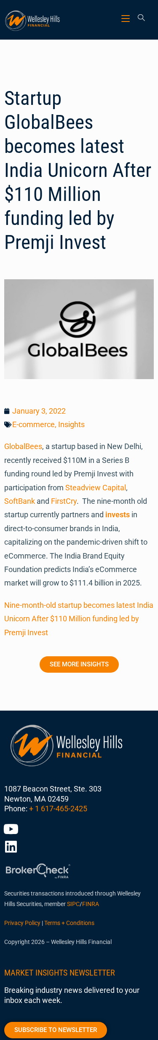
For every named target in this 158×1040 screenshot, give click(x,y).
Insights (71, 424)
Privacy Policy (22, 923)
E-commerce (33, 424)
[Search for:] (138, 18)
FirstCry (64, 501)
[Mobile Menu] (126, 18)
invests (117, 514)
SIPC (73, 904)
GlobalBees (23, 446)
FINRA (90, 904)
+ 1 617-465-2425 (58, 808)
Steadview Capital (95, 487)
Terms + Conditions (69, 923)
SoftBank (19, 501)
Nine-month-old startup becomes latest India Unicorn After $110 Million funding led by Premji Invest (78, 619)
